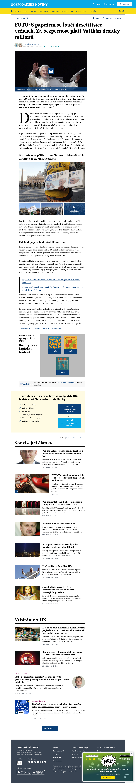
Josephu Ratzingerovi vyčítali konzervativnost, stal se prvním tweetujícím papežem (58, 589)
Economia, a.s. (30, 750)
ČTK (24, 44)
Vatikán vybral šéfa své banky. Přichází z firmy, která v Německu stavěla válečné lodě (62, 453)
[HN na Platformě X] (29, 762)
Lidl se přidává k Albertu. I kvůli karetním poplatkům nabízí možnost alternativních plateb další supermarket (63, 630)
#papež (37, 328)
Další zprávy (50, 728)
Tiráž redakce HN (58, 751)
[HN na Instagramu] (35, 762)
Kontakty (56, 747)
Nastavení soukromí (78, 754)
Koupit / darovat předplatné (106, 747)
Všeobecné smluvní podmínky (81, 757)
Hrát (55, 351)
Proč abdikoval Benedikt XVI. (57, 566)
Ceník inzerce (57, 761)
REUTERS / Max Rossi (61, 89)
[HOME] (12, 11)
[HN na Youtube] (45, 762)
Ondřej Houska (21, 674)
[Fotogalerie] (16, 491)
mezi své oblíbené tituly (65, 382)
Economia (56, 754)
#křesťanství (56, 328)
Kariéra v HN (57, 757)
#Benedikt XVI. (26, 328)
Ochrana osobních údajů (80, 747)
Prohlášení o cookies (78, 751)
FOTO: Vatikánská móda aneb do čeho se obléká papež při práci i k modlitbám (67, 477)
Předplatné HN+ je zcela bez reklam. (76, 438)
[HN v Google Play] (24, 772)
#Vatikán (46, 328)
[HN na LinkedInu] (38, 762)
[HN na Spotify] (41, 762)
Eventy (99, 751)
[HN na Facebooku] (32, 762)
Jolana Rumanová (33, 44)
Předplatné (124, 4)
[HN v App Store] (38, 772)
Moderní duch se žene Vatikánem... (59, 524)
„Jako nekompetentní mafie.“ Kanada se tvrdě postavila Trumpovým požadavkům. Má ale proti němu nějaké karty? (42, 679)
